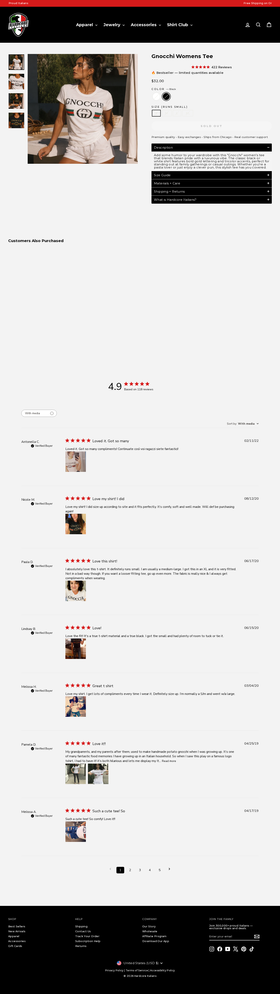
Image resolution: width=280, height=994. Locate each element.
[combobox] (243, 424)
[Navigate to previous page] (110, 869)
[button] (211, 147)
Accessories (144, 24)
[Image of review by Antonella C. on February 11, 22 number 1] (75, 461)
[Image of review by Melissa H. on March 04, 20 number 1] (75, 706)
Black (166, 96)
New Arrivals (17, 931)
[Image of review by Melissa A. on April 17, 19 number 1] (75, 831)
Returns (81, 946)
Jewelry (113, 24)
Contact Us (83, 931)
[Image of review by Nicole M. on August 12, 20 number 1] (75, 524)
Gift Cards (15, 946)
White (156, 96)
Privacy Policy (114, 970)
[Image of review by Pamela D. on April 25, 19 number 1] (75, 774)
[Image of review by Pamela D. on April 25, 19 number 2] (98, 774)
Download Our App (155, 941)
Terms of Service (137, 970)
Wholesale (149, 931)
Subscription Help (87, 941)
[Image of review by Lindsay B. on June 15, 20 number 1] (75, 648)
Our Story (149, 926)
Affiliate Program (154, 936)
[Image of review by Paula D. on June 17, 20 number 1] (75, 591)
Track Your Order (87, 936)
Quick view (39, 311)
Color (163, 89)
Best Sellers (16, 926)
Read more (169, 761)
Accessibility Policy (162, 970)
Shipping (81, 926)
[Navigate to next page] (169, 869)
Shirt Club (178, 24)
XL (188, 113)
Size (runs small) (169, 107)
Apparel (85, 24)
